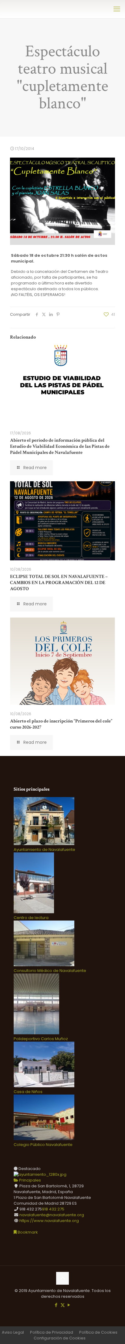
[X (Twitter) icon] (62, 1305)
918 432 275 (53, 1209)
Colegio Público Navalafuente (43, 1144)
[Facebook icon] (56, 1305)
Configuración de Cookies (60, 1338)
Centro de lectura (31, 918)
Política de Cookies (98, 1332)
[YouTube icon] (69, 1305)
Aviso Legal (13, 1332)
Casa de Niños (28, 1092)
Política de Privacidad (51, 1332)
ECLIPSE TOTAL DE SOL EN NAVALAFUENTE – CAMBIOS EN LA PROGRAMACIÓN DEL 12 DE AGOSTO (59, 582)
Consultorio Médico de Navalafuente (50, 970)
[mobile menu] (117, 9)
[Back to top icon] (62, 1278)
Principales (29, 1180)
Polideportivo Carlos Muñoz (41, 1039)
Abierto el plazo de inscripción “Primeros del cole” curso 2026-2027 (61, 724)
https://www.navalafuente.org (49, 1221)
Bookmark (27, 1232)
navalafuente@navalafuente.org (51, 1215)
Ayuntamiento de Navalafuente (44, 849)
